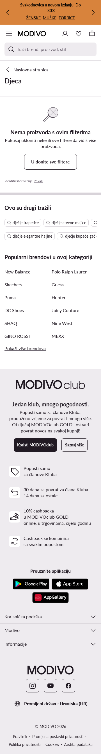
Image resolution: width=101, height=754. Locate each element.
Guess (58, 284)
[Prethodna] (8, 12)
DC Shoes (14, 310)
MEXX (58, 336)
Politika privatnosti (24, 744)
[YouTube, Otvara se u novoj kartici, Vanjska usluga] (50, 685)
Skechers (13, 284)
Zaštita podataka (78, 744)
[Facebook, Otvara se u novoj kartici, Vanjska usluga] (68, 685)
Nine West (62, 323)
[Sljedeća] (93, 12)
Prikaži (38, 181)
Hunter (59, 297)
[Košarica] (92, 33)
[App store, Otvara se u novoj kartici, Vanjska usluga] (70, 584)
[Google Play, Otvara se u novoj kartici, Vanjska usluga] (31, 584)
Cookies (52, 744)
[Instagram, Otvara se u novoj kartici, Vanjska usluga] (32, 685)
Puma (10, 297)
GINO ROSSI (17, 336)
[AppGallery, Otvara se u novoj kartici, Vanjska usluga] (50, 597)
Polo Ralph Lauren (70, 271)
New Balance (17, 271)
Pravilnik (20, 736)
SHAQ (10, 323)
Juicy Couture (65, 310)
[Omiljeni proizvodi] (78, 33)
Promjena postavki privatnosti (57, 736)
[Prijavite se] (65, 33)
